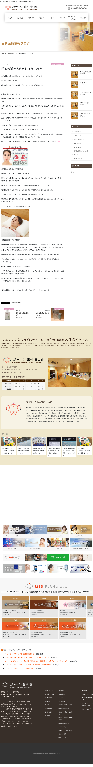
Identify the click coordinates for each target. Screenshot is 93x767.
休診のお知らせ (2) (79, 139)
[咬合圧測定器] (14, 568)
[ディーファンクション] (58, 568)
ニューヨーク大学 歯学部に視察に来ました (19, 654)
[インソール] (81, 568)
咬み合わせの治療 (63, 708)
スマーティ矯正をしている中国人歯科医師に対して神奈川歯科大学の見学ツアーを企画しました (36, 661)
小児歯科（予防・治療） (65, 705)
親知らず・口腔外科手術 (65, 730)
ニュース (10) (77, 135)
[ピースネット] (58, 557)
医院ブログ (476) (78, 143)
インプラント (62, 698)
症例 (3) (76, 155)
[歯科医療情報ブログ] (7, 314)
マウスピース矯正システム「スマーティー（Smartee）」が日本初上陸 (28, 664)
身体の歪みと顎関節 (85, 72)
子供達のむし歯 (84, 103)
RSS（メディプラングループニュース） (17, 650)
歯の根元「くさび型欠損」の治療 (65, 719)
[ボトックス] (81, 557)
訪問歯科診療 (62, 734)
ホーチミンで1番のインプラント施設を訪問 (19, 668)
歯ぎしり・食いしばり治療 (65, 713)
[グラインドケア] (36, 568)
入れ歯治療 (61, 701)
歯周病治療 (61, 694)
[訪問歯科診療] (14, 557)
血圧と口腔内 (83, 82)
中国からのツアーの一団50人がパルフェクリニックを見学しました (27, 657)
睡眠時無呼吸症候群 (64, 723)
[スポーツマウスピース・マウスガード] (36, 557)
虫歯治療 (61, 690)
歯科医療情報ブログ (57, 64)
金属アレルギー (62, 737)
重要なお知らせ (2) (79, 159)
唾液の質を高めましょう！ (22, 314)
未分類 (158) (77, 147)
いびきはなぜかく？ (85, 92)
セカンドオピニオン (64, 727)
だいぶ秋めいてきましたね (42, 314)
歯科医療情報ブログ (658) (81, 151)
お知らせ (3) (77, 132)
